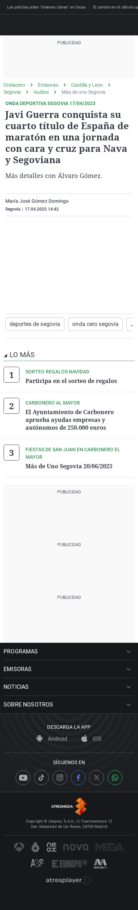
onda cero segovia (95, 324)
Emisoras (48, 85)
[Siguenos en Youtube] (23, 777)
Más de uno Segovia (83, 92)
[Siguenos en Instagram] (59, 777)
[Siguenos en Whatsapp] (115, 777)
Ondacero (14, 85)
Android (56, 739)
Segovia (12, 92)
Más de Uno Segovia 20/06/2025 (69, 466)
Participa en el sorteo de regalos (71, 381)
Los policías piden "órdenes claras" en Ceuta (46, 7)
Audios (41, 92)
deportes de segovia (35, 324)
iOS (96, 739)
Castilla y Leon (87, 85)
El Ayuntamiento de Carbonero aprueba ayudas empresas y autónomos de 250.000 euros (69, 419)
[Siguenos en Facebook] (78, 777)
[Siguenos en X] (96, 777)
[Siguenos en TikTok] (41, 777)
